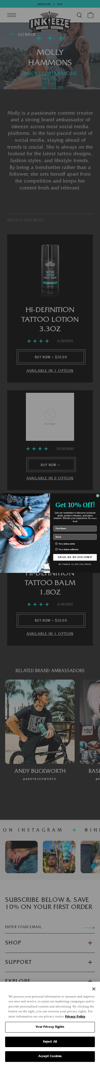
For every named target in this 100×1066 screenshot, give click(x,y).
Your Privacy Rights (50, 1027)
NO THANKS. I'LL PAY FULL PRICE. (75, 564)
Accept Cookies (50, 1056)
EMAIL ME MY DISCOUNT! (75, 557)
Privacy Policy (75, 1016)
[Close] (93, 988)
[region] (50, 1024)
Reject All (50, 1042)
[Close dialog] (97, 495)
